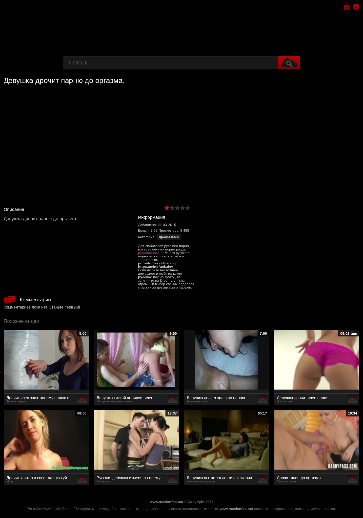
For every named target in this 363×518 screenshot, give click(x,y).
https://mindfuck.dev (155, 267)
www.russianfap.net (166, 502)
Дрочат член (169, 237)
